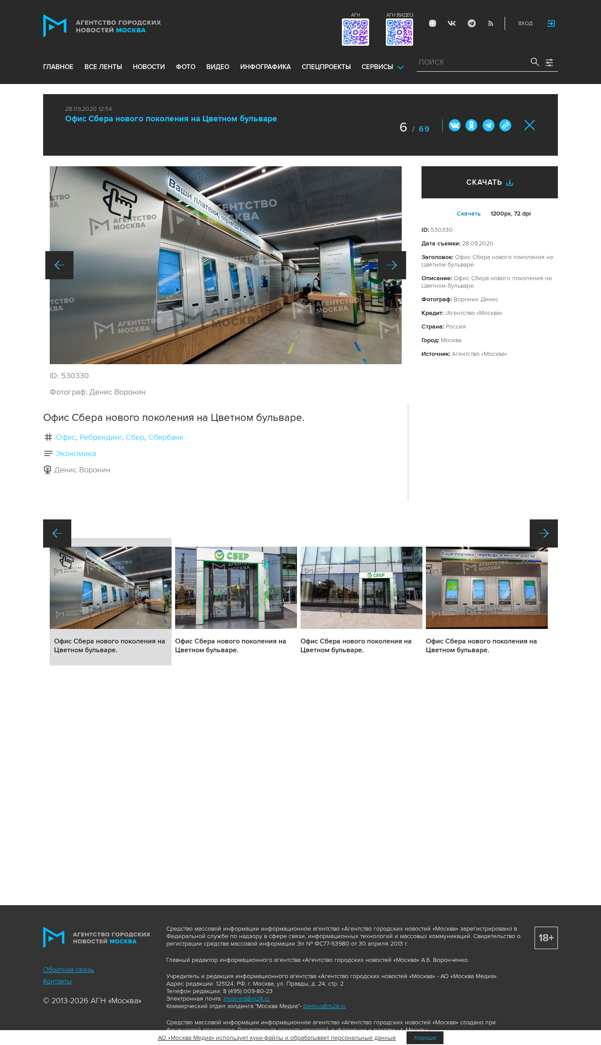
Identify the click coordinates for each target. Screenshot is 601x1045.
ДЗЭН (432, 23)
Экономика (76, 453)
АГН (355, 15)
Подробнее (111, 601)
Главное (58, 67)
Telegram (471, 23)
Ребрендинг (101, 437)
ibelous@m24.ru (324, 1006)
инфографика (265, 67)
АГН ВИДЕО (399, 15)
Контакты (57, 981)
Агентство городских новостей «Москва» (118, 25)
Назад (59, 265)
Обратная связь (68, 969)
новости (149, 67)
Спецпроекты (326, 67)
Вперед (392, 265)
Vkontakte (451, 23)
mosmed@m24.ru (247, 998)
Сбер (135, 437)
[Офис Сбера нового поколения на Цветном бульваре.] (226, 265)
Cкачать (469, 213)
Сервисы (377, 67)
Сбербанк (165, 437)
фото (185, 67)
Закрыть (530, 125)
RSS (490, 23)
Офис (66, 437)
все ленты (103, 67)
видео (217, 67)
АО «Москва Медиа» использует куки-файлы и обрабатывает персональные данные (277, 1037)
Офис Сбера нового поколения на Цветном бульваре (171, 119)
